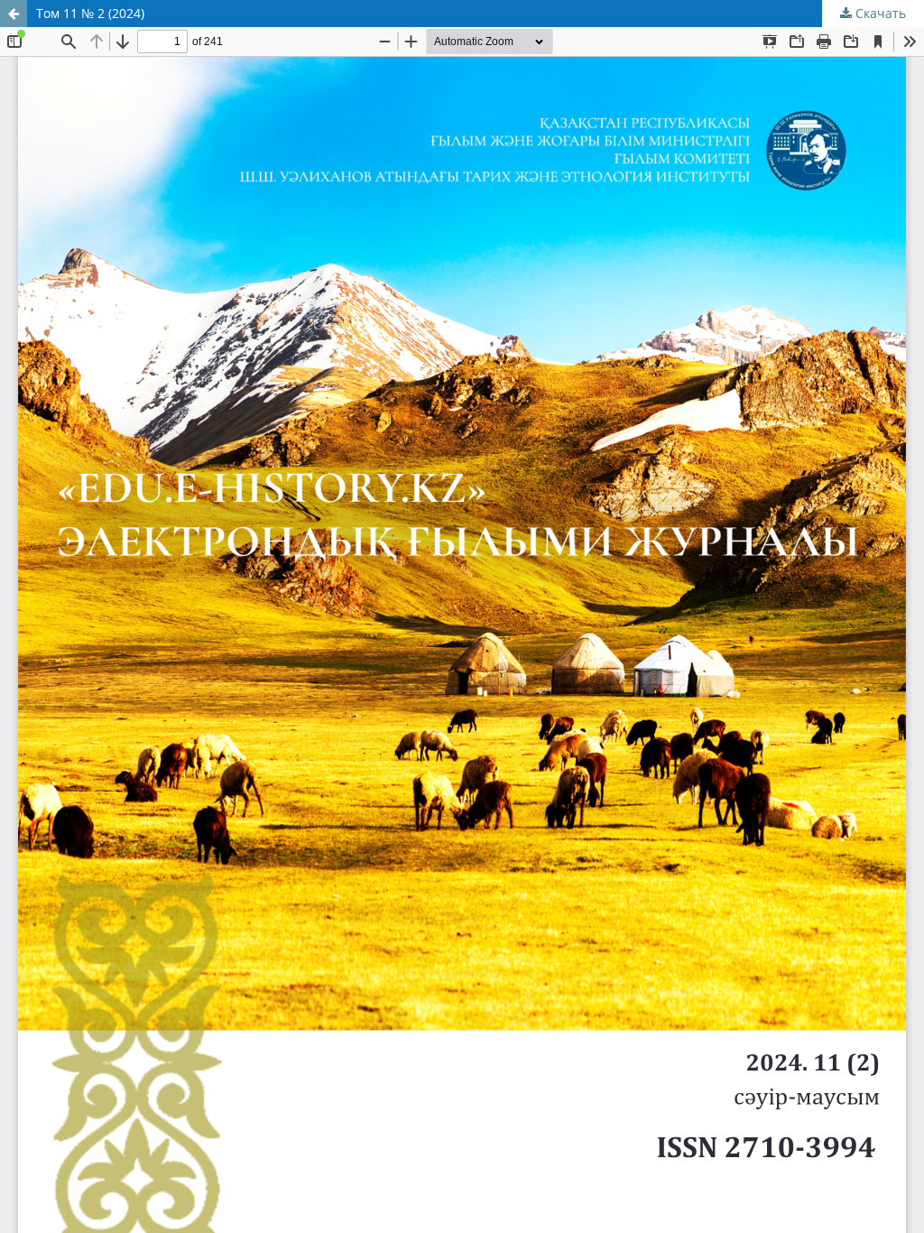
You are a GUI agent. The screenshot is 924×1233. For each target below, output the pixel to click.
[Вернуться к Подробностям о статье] (13, 13)
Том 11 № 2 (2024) (90, 13)
